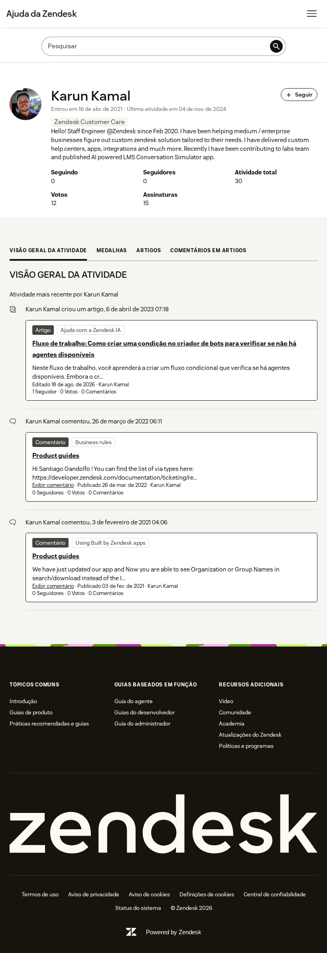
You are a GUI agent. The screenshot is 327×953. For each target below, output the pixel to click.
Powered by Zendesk (173, 932)
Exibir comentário (53, 485)
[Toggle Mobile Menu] (312, 13)
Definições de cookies (206, 894)
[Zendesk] (163, 824)
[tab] (48, 252)
